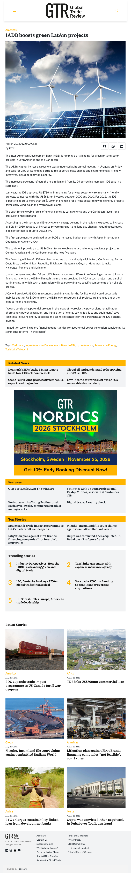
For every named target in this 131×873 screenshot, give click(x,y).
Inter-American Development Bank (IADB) (50, 345)
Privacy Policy (74, 840)
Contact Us (42, 840)
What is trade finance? (47, 848)
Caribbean (18, 345)
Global (9, 742)
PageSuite (22, 869)
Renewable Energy (105, 345)
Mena (70, 811)
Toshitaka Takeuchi (16, 349)
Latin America (85, 345)
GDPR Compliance (76, 844)
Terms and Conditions (78, 836)
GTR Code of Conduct (78, 848)
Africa (70, 673)
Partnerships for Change (48, 852)
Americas (11, 30)
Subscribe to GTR (45, 844)
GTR (11, 148)
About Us (41, 836)
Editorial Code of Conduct (80, 852)
